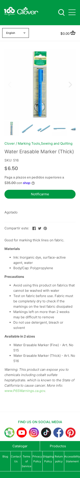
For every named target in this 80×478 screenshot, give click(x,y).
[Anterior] (10, 84)
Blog (5, 456)
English (10, 33)
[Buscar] (61, 12)
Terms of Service (26, 461)
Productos (58, 446)
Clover (9, 143)
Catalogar (20, 446)
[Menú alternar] (72, 12)
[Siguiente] (70, 84)
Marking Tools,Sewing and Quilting (45, 143)
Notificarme (40, 194)
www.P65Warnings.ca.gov (24, 391)
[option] (40, 84)
